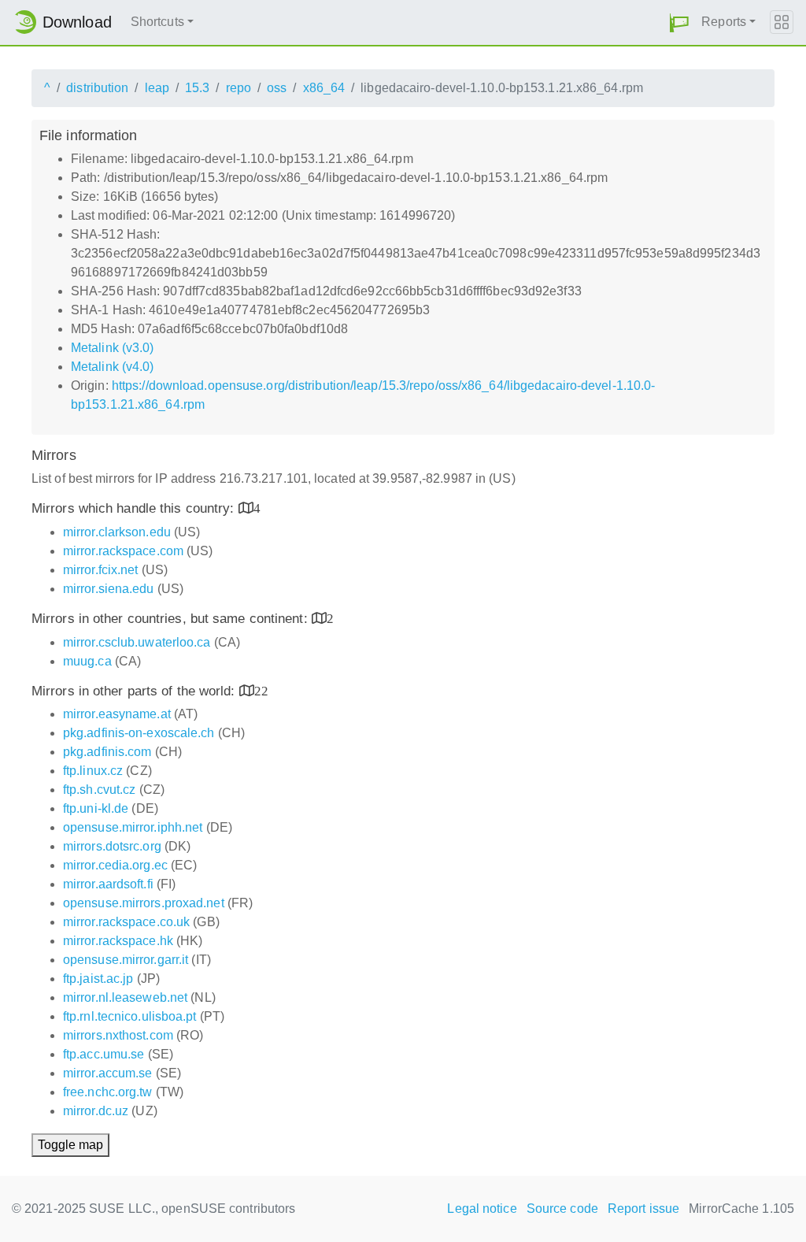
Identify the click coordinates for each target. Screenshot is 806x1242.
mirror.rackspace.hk (118, 940)
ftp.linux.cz (93, 770)
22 (261, 690)
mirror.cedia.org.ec (115, 865)
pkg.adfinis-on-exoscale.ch (139, 733)
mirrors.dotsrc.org (112, 846)
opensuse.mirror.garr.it (125, 959)
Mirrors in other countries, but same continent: (171, 618)
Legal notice (481, 1208)
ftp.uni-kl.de (95, 808)
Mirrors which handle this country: (134, 508)
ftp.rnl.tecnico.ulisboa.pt (130, 1016)
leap (157, 88)
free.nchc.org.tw (108, 1092)
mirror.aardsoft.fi (108, 884)
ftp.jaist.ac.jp (98, 978)
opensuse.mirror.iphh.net (132, 827)
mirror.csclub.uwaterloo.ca (137, 642)
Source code (562, 1208)
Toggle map (70, 1144)
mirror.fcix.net (101, 570)
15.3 (197, 88)
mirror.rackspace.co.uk (126, 922)
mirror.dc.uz (95, 1111)
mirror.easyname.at (117, 714)
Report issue (643, 1208)
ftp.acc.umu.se (103, 1054)
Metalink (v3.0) (112, 347)
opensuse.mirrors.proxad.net (143, 903)
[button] (679, 22)
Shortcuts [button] (157, 21)
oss (277, 88)
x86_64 (324, 88)
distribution (97, 88)
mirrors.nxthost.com (118, 1035)
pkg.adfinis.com (107, 751)
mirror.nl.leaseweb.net (125, 997)
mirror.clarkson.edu (117, 532)
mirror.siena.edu (108, 588)
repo (238, 88)
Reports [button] (723, 21)
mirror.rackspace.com (123, 551)
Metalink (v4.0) (112, 366)
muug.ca (87, 661)
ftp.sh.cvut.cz (99, 789)
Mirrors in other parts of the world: (135, 691)
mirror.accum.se (108, 1073)
